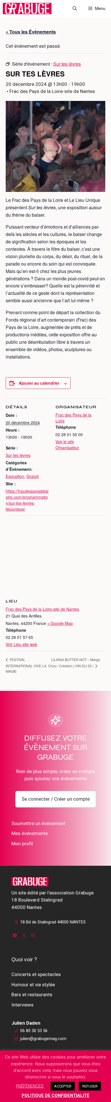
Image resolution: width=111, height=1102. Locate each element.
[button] (75, 8)
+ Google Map (60, 623)
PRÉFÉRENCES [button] (30, 1086)
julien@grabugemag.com (43, 1038)
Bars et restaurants (31, 994)
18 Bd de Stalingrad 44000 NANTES (53, 922)
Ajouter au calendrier (39, 383)
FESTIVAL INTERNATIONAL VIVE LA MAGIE (26, 665)
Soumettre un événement (38, 823)
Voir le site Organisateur (67, 444)
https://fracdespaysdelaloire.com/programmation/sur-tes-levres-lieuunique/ (27, 500)
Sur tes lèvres (18, 455)
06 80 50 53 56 (34, 1030)
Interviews (22, 1005)
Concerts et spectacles (36, 974)
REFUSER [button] (90, 1086)
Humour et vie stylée (33, 984)
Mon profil (22, 843)
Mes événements (29, 833)
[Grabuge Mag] (27, 8)
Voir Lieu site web (21, 644)
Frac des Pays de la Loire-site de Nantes (42, 609)
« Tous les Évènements (31, 31)
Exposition (15, 476)
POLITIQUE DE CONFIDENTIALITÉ (55, 1095)
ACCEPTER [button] (62, 1086)
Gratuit (32, 476)
